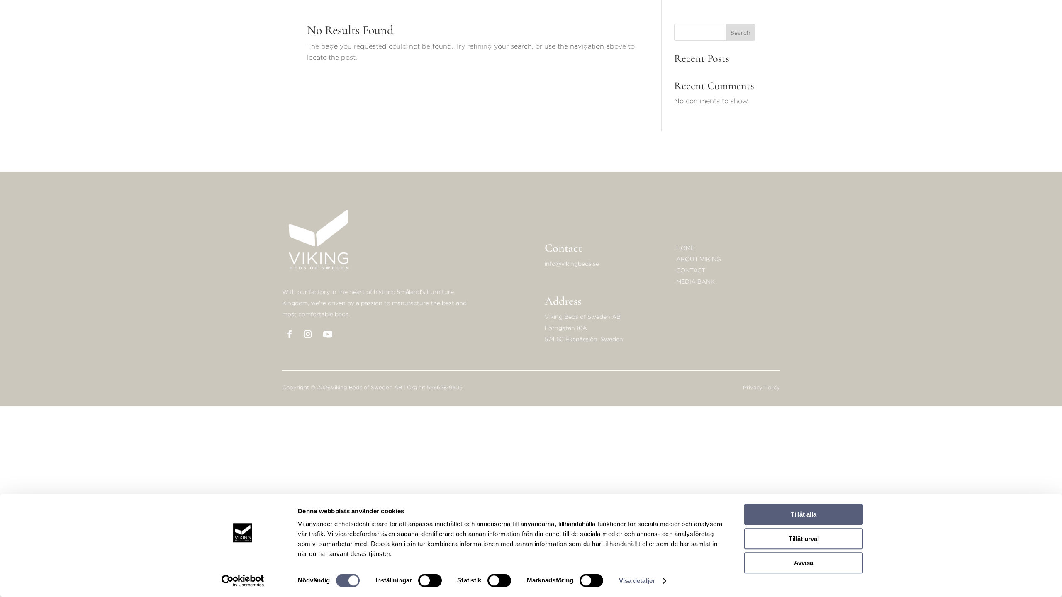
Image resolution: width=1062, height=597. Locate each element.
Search (740, 32)
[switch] (430, 580)
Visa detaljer (637, 580)
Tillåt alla (803, 514)
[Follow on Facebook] (289, 334)
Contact (690, 270)
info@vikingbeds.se (572, 263)
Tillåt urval (804, 538)
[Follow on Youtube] (328, 334)
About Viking (698, 259)
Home (685, 248)
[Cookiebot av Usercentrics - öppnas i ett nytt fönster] (243, 581)
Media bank (695, 281)
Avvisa (803, 562)
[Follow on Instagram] (307, 334)
